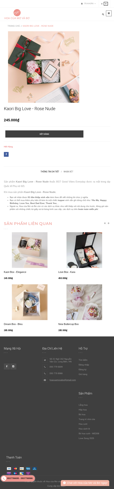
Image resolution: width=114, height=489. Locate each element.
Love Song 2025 (86, 438)
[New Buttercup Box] (84, 302)
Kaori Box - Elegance (15, 272)
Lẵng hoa (83, 405)
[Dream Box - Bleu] (30, 302)
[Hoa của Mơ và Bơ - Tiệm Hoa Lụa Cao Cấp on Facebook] (7, 366)
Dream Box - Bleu (13, 324)
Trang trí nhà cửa (87, 419)
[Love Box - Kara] (84, 250)
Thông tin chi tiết (50, 171)
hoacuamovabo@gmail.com (63, 380)
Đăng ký (82, 369)
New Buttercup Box (68, 324)
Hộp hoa (83, 409)
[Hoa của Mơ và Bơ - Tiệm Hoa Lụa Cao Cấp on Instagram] (13, 366)
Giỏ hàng (83, 374)
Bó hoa (82, 414)
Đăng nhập (84, 365)
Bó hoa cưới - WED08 (89, 433)
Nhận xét (68, 171)
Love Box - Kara (66, 272)
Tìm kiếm (83, 360)
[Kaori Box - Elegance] (30, 250)
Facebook (6, 154)
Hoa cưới (83, 424)
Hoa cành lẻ (84, 429)
